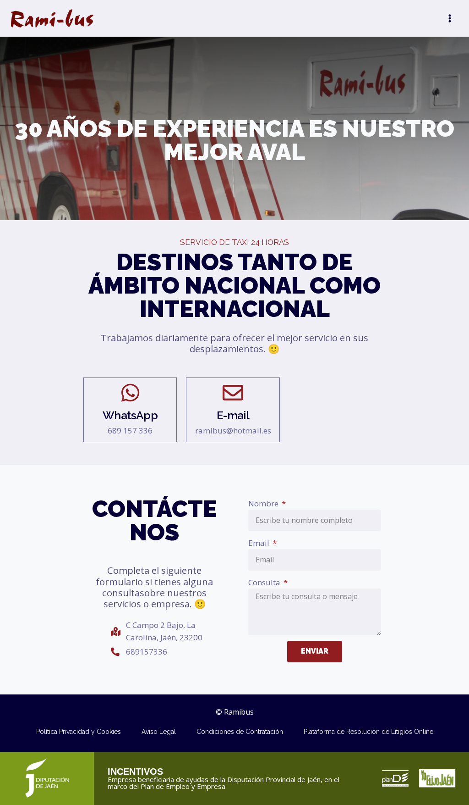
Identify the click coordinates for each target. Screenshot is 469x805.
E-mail (233, 415)
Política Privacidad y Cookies (78, 731)
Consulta (265, 582)
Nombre (264, 503)
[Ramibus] (52, 18)
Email (259, 543)
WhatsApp (130, 415)
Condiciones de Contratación (239, 731)
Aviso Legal (159, 731)
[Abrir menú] (449, 18)
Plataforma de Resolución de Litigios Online (368, 731)
